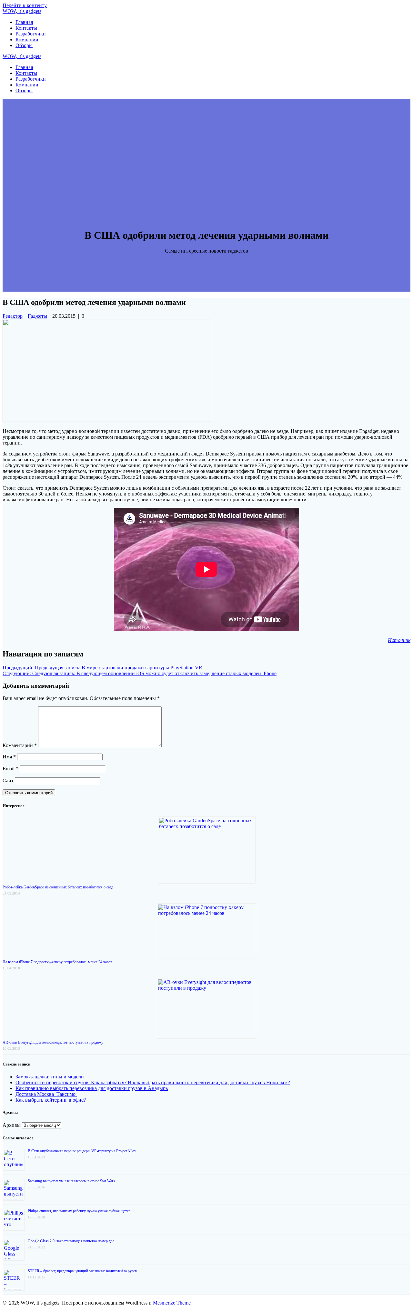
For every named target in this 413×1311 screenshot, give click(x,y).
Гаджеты (37, 316)
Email (10, 768)
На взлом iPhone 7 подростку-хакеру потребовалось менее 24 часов (57, 962)
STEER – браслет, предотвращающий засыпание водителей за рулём (82, 1271)
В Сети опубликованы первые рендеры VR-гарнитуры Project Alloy (82, 1151)
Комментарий (20, 745)
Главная (24, 22)
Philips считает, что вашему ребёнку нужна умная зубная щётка (79, 1211)
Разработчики (30, 33)
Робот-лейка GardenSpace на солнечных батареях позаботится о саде (58, 887)
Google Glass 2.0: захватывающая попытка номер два (71, 1241)
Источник (399, 640)
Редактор (13, 316)
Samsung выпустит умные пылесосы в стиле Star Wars (71, 1181)
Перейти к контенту (25, 5)
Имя (9, 756)
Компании (26, 39)
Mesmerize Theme (172, 1303)
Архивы (12, 1125)
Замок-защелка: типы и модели (49, 1076)
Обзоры (24, 45)
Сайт (8, 780)
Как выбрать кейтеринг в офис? (50, 1100)
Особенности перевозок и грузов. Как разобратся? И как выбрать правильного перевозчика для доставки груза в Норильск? (152, 1082)
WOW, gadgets (22, 11)
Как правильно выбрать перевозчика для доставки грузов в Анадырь (91, 1088)
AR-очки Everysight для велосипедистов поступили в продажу (53, 1042)
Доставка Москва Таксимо (46, 1094)
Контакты (26, 28)
